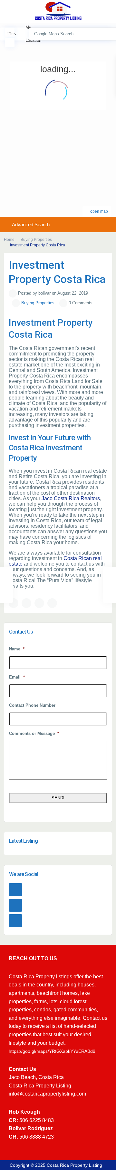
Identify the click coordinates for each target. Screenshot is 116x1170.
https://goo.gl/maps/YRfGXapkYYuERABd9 (52, 1051)
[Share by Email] (52, 603)
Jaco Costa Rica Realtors (71, 498)
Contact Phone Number (32, 705)
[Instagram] (15, 905)
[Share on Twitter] (26, 603)
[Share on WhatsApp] (39, 603)
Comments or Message (34, 733)
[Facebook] (15, 889)
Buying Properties (36, 239)
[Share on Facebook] (13, 603)
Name (16, 649)
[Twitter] (15, 920)
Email (17, 677)
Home (9, 239)
